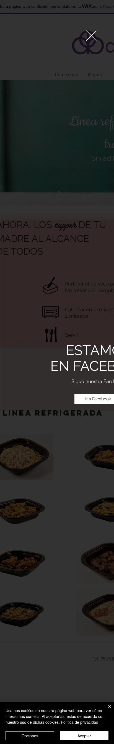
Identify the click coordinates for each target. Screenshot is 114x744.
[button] (91, 36)
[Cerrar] (106, 710)
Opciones (30, 735)
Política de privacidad (79, 722)
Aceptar (84, 735)
